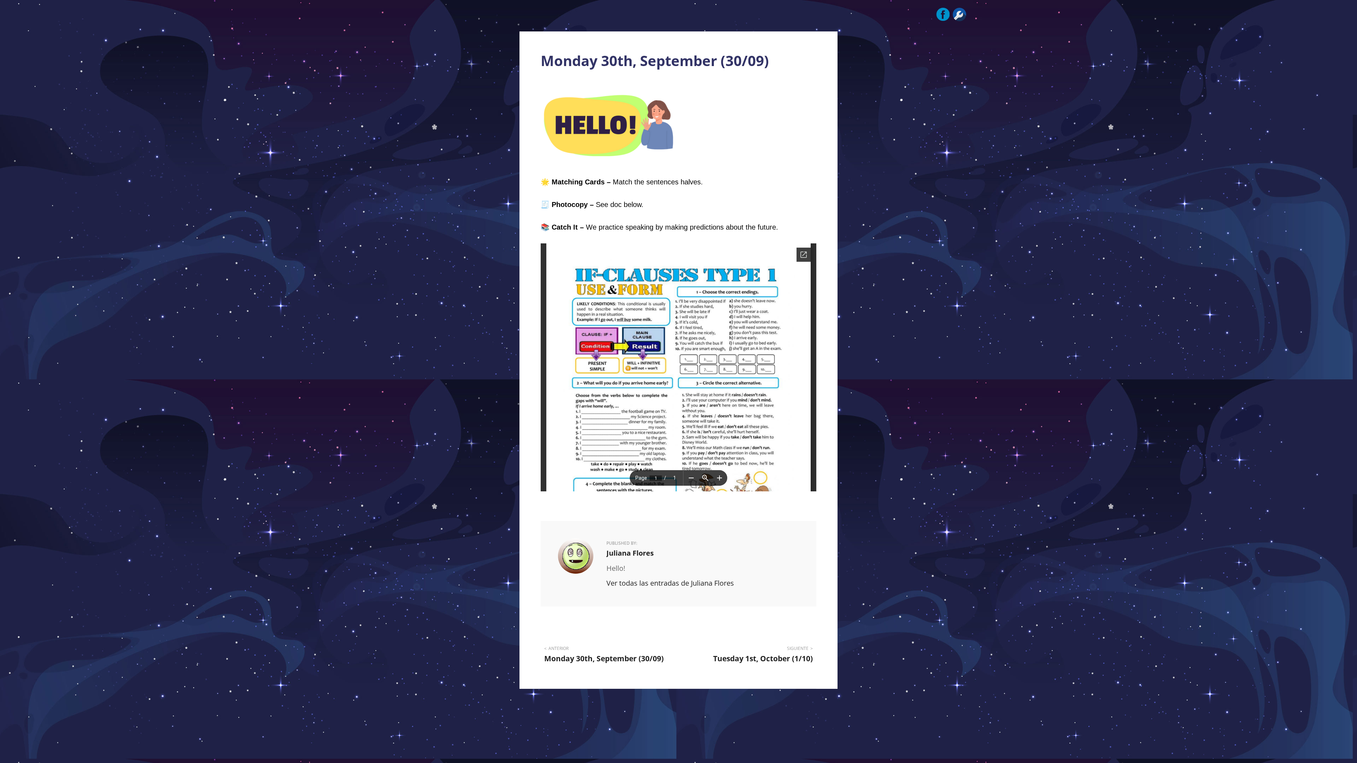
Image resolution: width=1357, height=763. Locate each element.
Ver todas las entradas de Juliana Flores (670, 583)
